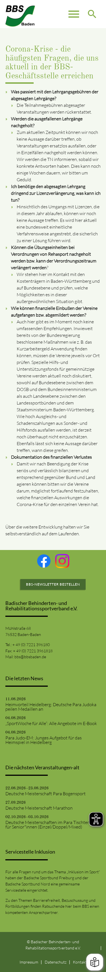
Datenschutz (55, 962)
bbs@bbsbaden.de (30, 656)
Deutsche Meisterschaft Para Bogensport (45, 793)
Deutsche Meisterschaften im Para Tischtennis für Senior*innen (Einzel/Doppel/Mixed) (50, 824)
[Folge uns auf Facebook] (44, 561)
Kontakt (80, 962)
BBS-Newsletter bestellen (53, 584)
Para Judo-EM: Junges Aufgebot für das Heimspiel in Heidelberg (43, 740)
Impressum (29, 962)
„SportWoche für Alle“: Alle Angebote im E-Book (51, 723)
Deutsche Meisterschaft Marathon (39, 808)
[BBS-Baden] (20, 14)
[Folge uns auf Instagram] (62, 561)
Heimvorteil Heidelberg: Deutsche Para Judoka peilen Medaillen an (50, 706)
